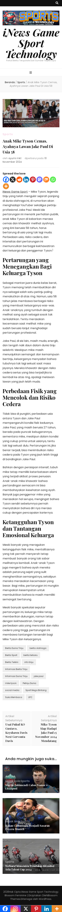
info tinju (28, 662)
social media (12, 690)
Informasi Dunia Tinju (16, 676)
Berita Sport (11, 655)
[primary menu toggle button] (31, 72)
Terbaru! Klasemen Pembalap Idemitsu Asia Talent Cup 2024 (29, 867)
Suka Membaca (13, 697)
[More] (6, 186)
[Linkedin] (26, 180)
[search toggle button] (57, 3)
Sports (8, 134)
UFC (30, 697)
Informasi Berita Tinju (16, 669)
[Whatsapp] (53, 180)
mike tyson (11, 683)
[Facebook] (6, 180)
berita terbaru (30, 655)
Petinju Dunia (29, 683)
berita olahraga (38, 648)
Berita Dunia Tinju (14, 648)
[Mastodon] (40, 180)
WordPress (45, 899)
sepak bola (12, 781)
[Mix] (46, 180)
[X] (13, 180)
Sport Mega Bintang (35, 690)
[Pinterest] (33, 180)
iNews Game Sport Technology (31, 43)
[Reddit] (19, 180)
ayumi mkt (15, 158)
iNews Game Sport (15, 192)
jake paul (38, 676)
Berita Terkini (11, 662)
